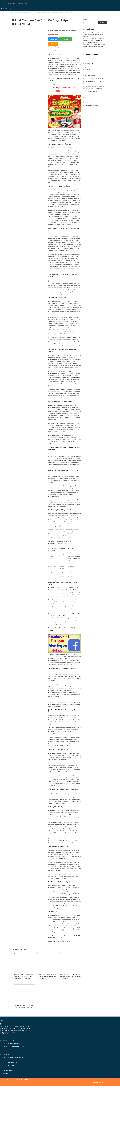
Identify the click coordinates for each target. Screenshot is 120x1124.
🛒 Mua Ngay (53, 39)
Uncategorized (86, 69)
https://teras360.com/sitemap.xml (61, 941)
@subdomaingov (59, 935)
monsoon (89, 105)
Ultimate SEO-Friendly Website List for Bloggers (94, 48)
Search (85, 19)
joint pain (85, 105)
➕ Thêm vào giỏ (65, 39)
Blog (84, 67)
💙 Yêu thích (52, 44)
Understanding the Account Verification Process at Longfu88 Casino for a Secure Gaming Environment (94, 34)
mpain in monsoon (94, 105)
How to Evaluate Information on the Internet (93, 38)
